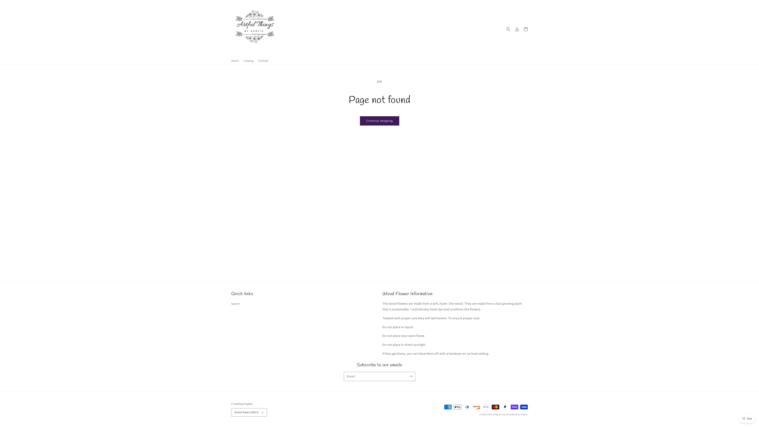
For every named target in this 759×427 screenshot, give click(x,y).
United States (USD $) (246, 412)
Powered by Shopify (518, 414)
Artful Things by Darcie (497, 414)
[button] (508, 29)
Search (235, 303)
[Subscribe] (410, 376)
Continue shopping (379, 121)
